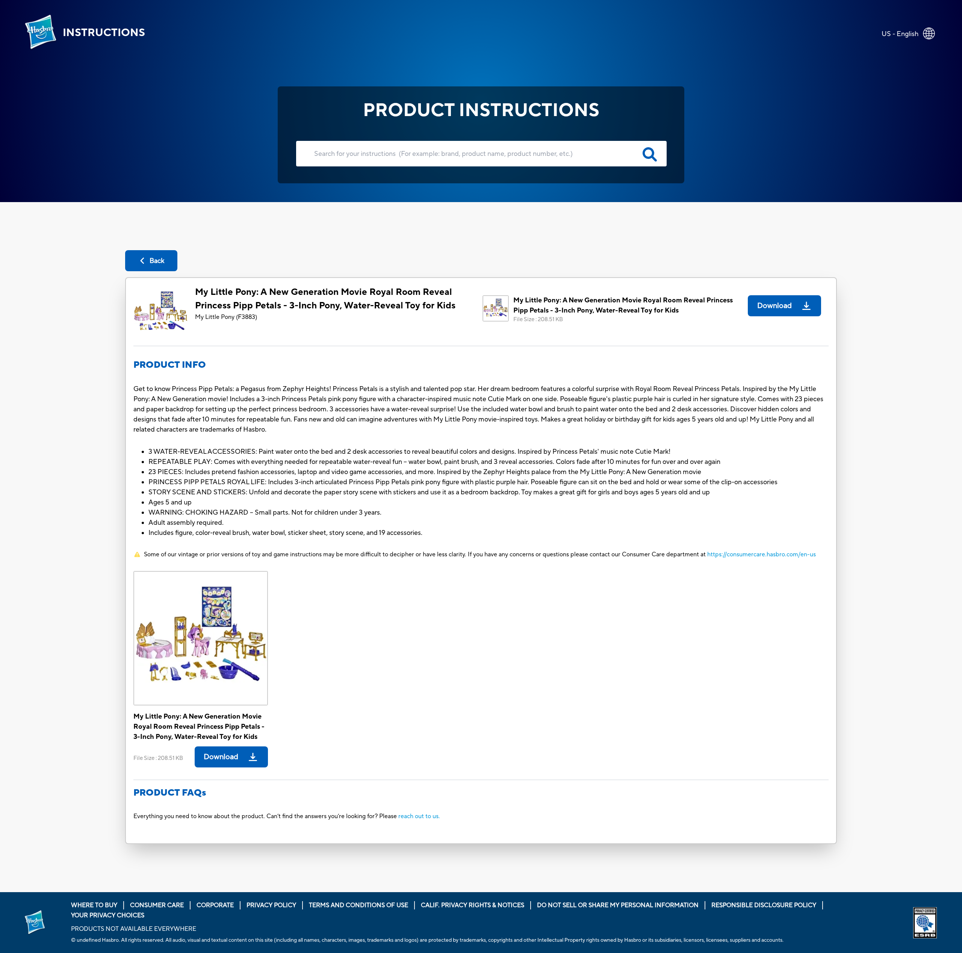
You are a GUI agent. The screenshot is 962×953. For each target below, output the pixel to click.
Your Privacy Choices (107, 915)
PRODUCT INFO (169, 365)
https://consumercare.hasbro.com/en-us (761, 554)
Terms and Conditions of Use (358, 905)
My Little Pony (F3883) (226, 317)
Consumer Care (157, 905)
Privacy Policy (271, 905)
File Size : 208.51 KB (538, 319)
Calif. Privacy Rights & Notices (472, 905)
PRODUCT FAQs (169, 793)
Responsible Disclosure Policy (763, 905)
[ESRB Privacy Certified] (925, 922)
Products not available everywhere (133, 929)
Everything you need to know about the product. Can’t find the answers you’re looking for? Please (265, 816)
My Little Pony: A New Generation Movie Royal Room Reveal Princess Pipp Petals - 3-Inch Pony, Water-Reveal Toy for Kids (325, 298)
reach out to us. (419, 816)
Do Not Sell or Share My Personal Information (618, 905)
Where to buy (94, 905)
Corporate (215, 905)
